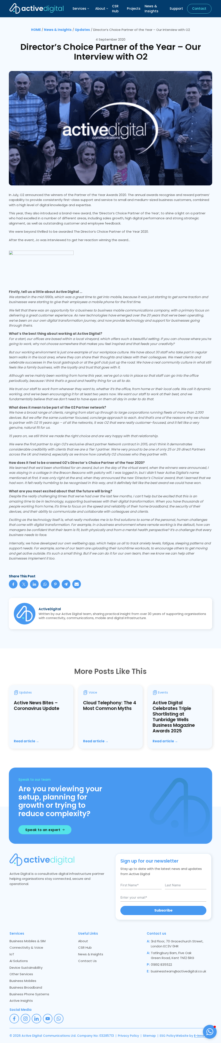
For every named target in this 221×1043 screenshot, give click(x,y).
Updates (82, 29)
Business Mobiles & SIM (27, 941)
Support (176, 8)
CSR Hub (115, 8)
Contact (199, 8)
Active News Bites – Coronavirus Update (36, 705)
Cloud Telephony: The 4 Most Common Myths (109, 705)
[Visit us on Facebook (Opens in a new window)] (14, 1018)
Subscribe (163, 910)
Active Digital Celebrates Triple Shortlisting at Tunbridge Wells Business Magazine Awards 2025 (174, 717)
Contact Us (87, 961)
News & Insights (151, 8)
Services (79, 8)
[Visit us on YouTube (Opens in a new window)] (47, 1018)
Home (36, 29)
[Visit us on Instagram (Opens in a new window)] (25, 1018)
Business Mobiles (22, 980)
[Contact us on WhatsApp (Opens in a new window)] (58, 1018)
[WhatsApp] (45, 584)
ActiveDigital (50, 609)
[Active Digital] (36, 8)
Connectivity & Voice (26, 947)
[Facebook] (13, 584)
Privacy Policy (128, 1036)
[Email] (76, 584)
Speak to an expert (42, 830)
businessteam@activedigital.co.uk (178, 971)
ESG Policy (167, 1036)
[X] (23, 584)
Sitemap (149, 1036)
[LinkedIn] (34, 584)
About (100, 8)
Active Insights (21, 1000)
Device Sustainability (26, 967)
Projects (133, 8)
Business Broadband (25, 987)
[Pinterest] (55, 584)
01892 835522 (161, 964)
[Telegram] (66, 584)
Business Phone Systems (29, 994)
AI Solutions (18, 961)
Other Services (21, 974)
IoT (11, 954)
